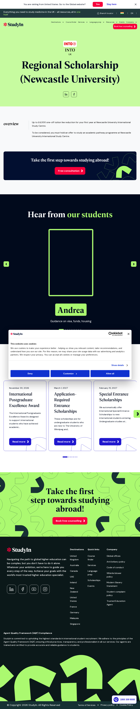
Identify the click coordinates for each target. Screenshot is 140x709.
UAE (72, 576)
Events (122, 22)
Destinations (56, 22)
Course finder (71, 22)
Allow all (110, 373)
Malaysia (74, 618)
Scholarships (94, 580)
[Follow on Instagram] (45, 589)
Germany (74, 612)
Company (130, 22)
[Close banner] (128, 334)
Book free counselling (123, 26)
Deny (30, 373)
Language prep (95, 22)
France (73, 606)
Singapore (75, 623)
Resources (110, 22)
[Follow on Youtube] (33, 589)
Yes (98, 4)
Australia (74, 565)
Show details (117, 365)
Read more (18, 441)
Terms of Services (86, 705)
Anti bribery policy (116, 561)
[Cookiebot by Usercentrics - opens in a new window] (110, 334)
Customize (68, 373)
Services (81, 22)
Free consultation (68, 170)
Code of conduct (115, 567)
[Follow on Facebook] (22, 589)
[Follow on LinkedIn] (11, 589)
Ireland (73, 582)
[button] (133, 264)
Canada (74, 571)
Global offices (113, 556)
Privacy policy (107, 705)
